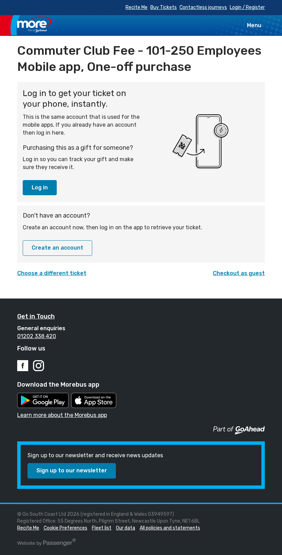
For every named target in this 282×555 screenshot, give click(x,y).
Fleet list (101, 528)
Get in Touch (36, 316)
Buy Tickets (163, 7)
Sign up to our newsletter (71, 470)
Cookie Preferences (65, 528)
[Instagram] (38, 365)
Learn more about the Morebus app (62, 415)
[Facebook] (22, 365)
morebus (34, 24)
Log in (40, 187)
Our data (125, 528)
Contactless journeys (203, 7)
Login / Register (247, 7)
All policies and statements (170, 528)
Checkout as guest (239, 273)
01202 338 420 (36, 336)
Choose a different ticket (51, 273)
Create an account (57, 247)
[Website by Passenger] (46, 544)
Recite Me (137, 7)
